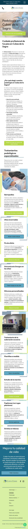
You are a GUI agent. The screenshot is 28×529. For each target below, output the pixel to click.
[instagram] (23, 481)
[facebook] (20, 481)
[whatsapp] (25, 525)
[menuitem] (17, 490)
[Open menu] (24, 2)
